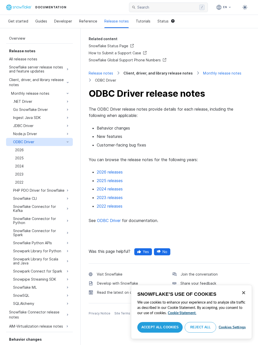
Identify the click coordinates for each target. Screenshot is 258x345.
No (165, 252)
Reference (88, 21)
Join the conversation (199, 274)
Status (163, 21)
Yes (146, 252)
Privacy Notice (99, 313)
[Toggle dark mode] (245, 7)
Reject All (200, 327)
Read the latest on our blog (120, 292)
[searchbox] (167, 7)
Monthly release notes (222, 73)
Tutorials (143, 21)
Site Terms (122, 313)
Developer (63, 21)
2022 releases (109, 206)
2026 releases (110, 172)
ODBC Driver (109, 220)
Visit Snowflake (109, 274)
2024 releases (110, 188)
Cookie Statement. (182, 313)
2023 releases (110, 197)
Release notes (116, 21)
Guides (41, 21)
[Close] (243, 292)
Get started (18, 21)
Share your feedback (198, 283)
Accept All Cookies (160, 327)
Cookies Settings (232, 327)
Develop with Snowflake (117, 283)
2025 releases (110, 180)
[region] (191, 312)
